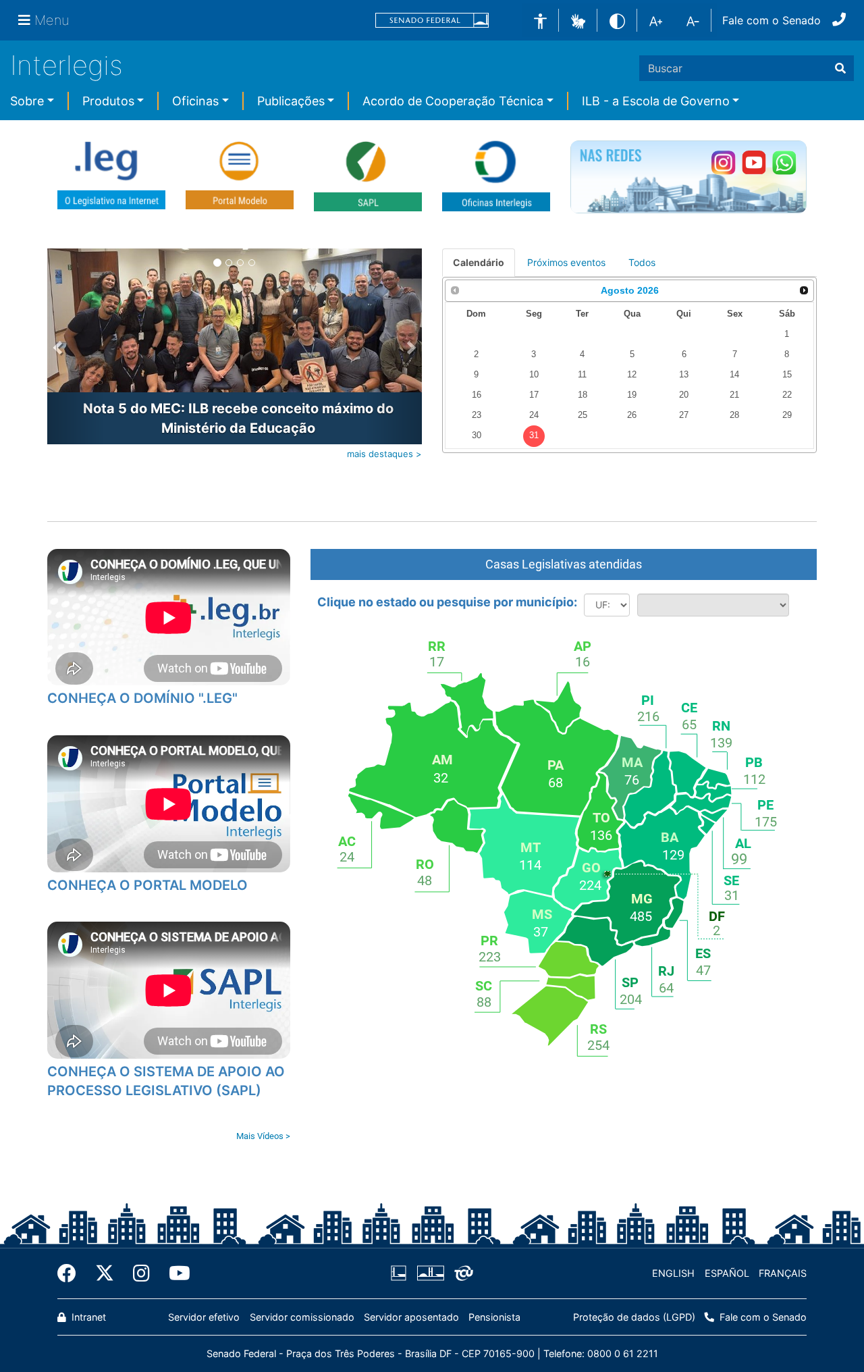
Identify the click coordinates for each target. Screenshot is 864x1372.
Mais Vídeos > (263, 1136)
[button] (578, 19)
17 (534, 395)
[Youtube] (174, 1273)
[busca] (840, 68)
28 (734, 415)
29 (787, 415)
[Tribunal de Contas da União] (461, 1273)
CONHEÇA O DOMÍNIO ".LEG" (142, 698)
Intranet (87, 1317)
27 (683, 415)
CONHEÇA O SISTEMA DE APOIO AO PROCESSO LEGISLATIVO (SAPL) (166, 1081)
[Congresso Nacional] (430, 1273)
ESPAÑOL (727, 1273)
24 (534, 415)
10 (534, 374)
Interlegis (66, 65)
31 (534, 435)
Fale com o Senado (771, 20)
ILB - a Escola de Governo (656, 101)
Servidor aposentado (411, 1317)
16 (476, 395)
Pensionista (494, 1317)
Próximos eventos (566, 262)
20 (683, 395)
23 (476, 415)
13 (683, 374)
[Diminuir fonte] (692, 20)
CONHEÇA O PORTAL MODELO (147, 885)
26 (632, 415)
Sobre (27, 101)
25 (582, 415)
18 (582, 395)
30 (476, 435)
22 (787, 395)
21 (734, 395)
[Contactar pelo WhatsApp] (784, 162)
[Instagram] (141, 1273)
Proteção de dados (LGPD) (634, 1317)
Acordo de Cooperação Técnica (452, 101)
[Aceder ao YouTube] (753, 162)
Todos (641, 262)
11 (582, 374)
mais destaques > (384, 453)
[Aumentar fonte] (655, 20)
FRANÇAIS (783, 1273)
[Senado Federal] (432, 20)
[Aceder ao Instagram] (723, 162)
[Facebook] (71, 1273)
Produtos (108, 101)
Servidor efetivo (204, 1317)
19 (632, 395)
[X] (105, 1273)
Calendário (478, 262)
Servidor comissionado (302, 1317)
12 (632, 374)
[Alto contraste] (617, 19)
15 (787, 374)
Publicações (291, 101)
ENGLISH (673, 1273)
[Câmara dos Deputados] (401, 1273)
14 (734, 374)
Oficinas (195, 101)
